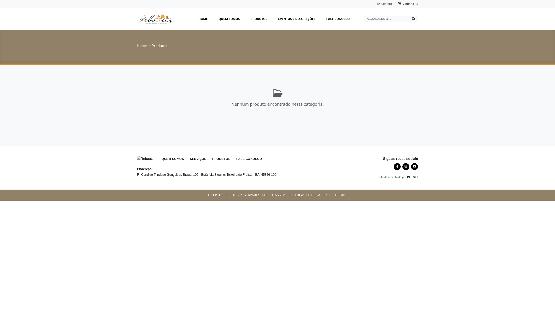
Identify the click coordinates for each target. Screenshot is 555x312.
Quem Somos (173, 159)
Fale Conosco (249, 159)
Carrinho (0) (410, 4)
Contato (386, 4)
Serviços (198, 159)
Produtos (221, 159)
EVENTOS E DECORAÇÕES (296, 19)
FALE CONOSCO (338, 19)
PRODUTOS (259, 19)
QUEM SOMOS (229, 19)
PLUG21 (412, 177)
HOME (203, 19)
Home (142, 45)
